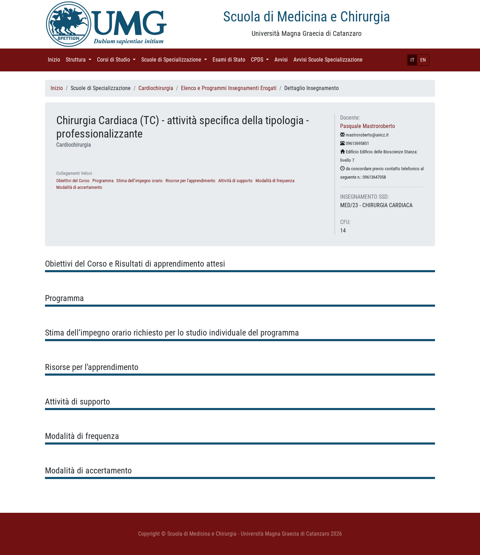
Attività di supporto (235, 180)
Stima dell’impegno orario (139, 180)
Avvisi (282, 59)
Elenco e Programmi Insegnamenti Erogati (229, 88)
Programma (102, 180)
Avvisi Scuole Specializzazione (329, 59)
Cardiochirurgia (155, 88)
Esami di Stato (230, 59)
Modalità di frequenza (274, 180)
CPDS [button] (261, 59)
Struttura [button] (80, 59)
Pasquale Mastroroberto (367, 126)
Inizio (55, 59)
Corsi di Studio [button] (117, 59)
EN (423, 60)
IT (412, 60)
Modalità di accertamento (79, 187)
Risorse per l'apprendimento (190, 180)
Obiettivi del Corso (73, 180)
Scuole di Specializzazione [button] (175, 59)
